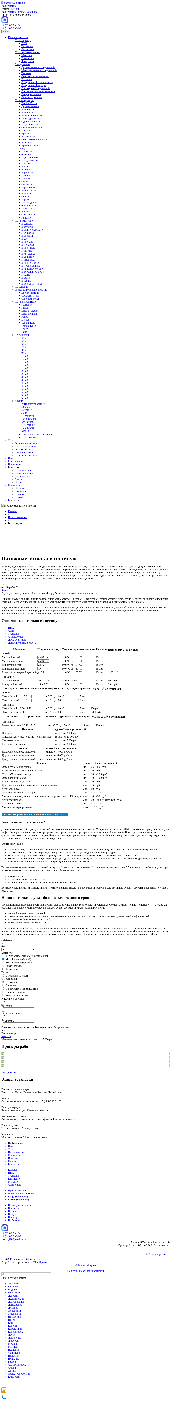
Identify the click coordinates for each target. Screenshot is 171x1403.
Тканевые (27, 46)
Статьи (19, 497)
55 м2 (24, 391)
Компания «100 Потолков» (25, 1259)
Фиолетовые (28, 205)
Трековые (26, 130)
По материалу (23, 40)
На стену (26, 142)
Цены (11, 458)
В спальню (27, 256)
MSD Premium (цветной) (19, 962)
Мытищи (13, 1346)
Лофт (24, 412)
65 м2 (24, 397)
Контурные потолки (17, 995)
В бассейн (27, 235)
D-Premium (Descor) (17, 975)
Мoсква (12, 1343)
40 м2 (24, 382)
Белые (24, 166)
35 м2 (24, 379)
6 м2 (23, 343)
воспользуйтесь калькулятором (79, 593)
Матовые (26, 55)
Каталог (12, 1169)
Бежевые (26, 193)
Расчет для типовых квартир (31, 289)
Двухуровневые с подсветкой (38, 67)
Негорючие (27, 415)
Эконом (25, 406)
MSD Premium (29, 313)
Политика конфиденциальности (85, 1270)
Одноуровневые (30, 121)
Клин (11, 1322)
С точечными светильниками (38, 91)
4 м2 (23, 337)
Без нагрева (28, 421)
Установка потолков (26, 443)
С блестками (28, 437)
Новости (20, 494)
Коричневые (28, 190)
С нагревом (28, 424)
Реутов (12, 1361)
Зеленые (26, 175)
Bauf (24, 331)
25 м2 (24, 373)
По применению (24, 220)
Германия (26, 304)
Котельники (15, 1328)
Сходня (12, 1367)
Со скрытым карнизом (34, 139)
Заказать (6, 590)
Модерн (25, 430)
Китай (25, 307)
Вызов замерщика (26, 11)
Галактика (27, 163)
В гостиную (28, 247)
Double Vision (29, 103)
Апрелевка (14, 1283)
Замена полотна (24, 452)
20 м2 (24, 370)
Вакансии (20, 491)
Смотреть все (9, 1072)
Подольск (13, 1355)
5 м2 (23, 340)
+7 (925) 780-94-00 (11, 28)
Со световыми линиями (35, 76)
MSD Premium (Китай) (21, 1193)
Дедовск (13, 1295)
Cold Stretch (28, 427)
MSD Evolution (29, 310)
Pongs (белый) (14, 965)
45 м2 (24, 385)
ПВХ (24, 43)
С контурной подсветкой (35, 88)
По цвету (20, 148)
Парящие (26, 79)
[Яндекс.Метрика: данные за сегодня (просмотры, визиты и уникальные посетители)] (85, 1265)
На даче (25, 274)
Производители (17, 1190)
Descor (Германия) (18, 1199)
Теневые (26, 73)
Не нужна (11, 982)
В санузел (27, 223)
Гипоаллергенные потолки (36, 434)
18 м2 (24, 367)
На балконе (27, 232)
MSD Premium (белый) (18, 959)
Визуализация (23, 470)
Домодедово (15, 1304)
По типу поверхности (27, 52)
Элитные (26, 409)
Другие (19, 400)
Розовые (26, 169)
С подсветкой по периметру (37, 82)
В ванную (13, 1217)
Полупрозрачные (31, 94)
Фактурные (27, 61)
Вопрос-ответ (22, 476)
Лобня (11, 1334)
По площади (22, 334)
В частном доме (30, 262)
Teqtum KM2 (28, 325)
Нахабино (13, 1349)
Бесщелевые (28, 112)
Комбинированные (32, 115)
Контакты (13, 500)
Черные (25, 199)
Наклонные (28, 136)
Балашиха (13, 1286)
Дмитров (13, 1307)
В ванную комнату (32, 229)
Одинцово (14, 1352)
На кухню (13, 1214)
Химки (15, 8)
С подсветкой (22, 64)
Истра (11, 1319)
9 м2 (23, 352)
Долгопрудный (16, 1301)
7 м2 (23, 346)
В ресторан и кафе (31, 283)
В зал (24, 238)
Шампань (26, 208)
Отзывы (19, 488)
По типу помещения (19, 1205)
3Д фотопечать (29, 157)
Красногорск (15, 1331)
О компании (15, 485)
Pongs (24, 316)
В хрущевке (28, 253)
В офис (25, 277)
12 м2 (24, 358)
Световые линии (15, 992)
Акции (19, 479)
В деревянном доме (32, 271)
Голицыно (14, 1292)
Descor (25, 319)
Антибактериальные (33, 403)
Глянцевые (27, 58)
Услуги (12, 440)
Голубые (26, 178)
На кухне (26, 250)
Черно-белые (28, 187)
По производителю (26, 301)
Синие (25, 181)
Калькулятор (8, 5)
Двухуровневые (30, 106)
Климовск (14, 1376)
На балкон (14, 1220)
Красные (26, 217)
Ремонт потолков (24, 449)
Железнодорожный (19, 1373)
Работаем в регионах (158, 1254)
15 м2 (24, 361)
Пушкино (13, 1358)
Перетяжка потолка (26, 455)
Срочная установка (26, 446)
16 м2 (24, 364)
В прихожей (28, 244)
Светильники (15, 461)
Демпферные (28, 418)
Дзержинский (16, 1298)
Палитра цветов (24, 473)
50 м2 (24, 388)
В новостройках (30, 265)
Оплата (19, 482)
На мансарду (28, 259)
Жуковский (14, 1310)
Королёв (13, 1325)
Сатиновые (27, 49)
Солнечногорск (17, 1364)
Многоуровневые (31, 118)
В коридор (27, 241)
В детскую (27, 226)
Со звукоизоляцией (32, 127)
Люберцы (13, 1340)
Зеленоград (14, 1313)
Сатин (11, 630)
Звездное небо (29, 160)
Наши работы (16, 464)
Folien (24, 328)
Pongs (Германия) (18, 1196)
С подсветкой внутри (33, 85)
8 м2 (23, 349)
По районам (21, 286)
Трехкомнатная (30, 295)
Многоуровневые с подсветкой (39, 70)
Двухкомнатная (30, 292)
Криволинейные (30, 145)
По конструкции (24, 100)
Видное (12, 1289)
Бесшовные (27, 109)
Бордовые (27, 172)
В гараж (26, 280)
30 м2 (24, 376)
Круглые (26, 133)
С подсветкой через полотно (22, 988)
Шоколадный (29, 202)
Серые (25, 196)
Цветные (26, 151)
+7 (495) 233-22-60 (11, 25)
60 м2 (24, 394)
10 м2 (24, 355)
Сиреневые (27, 184)
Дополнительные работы (22, 642)
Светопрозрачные (31, 97)
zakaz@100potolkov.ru (13, 1239)
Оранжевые (28, 214)
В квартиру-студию (32, 268)
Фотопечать (28, 154)
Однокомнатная (30, 298)
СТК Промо (40, 1262)
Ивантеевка (14, 1316)
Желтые (25, 211)
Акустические (29, 124)
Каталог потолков (18, 37)
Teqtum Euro (28, 322)
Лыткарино (14, 1337)
